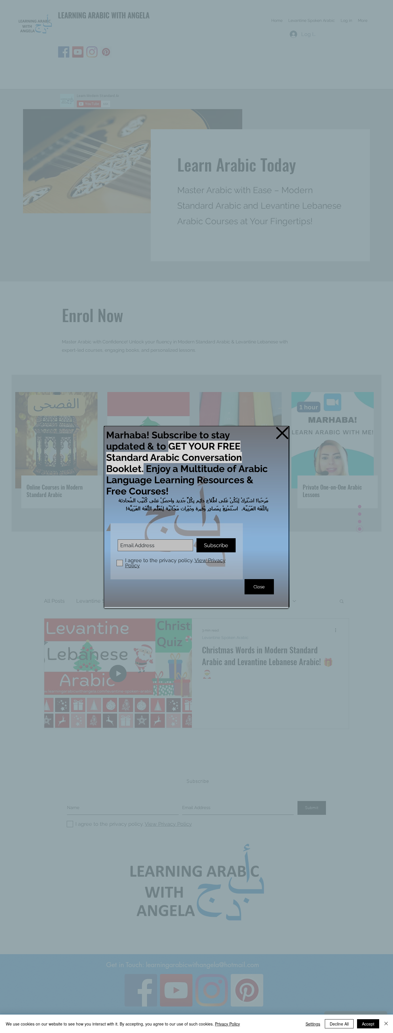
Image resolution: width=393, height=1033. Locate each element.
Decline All (339, 1024)
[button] (282, 433)
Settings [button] (313, 1024)
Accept (368, 1024)
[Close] (386, 1023)
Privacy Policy (227, 1024)
